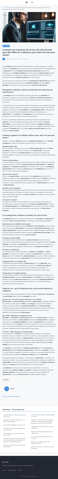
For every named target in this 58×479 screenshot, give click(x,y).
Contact (20, 470)
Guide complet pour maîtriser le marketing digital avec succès (42, 415)
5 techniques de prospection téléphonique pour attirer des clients (14, 429)
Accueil (4, 7)
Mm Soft (5, 462)
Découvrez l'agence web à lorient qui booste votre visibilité (13, 434)
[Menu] (32, 2)
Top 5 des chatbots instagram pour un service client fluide (41, 437)
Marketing (9, 7)
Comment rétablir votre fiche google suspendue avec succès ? (14, 415)
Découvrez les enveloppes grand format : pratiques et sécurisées (41, 442)
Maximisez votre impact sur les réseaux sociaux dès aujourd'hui (14, 445)
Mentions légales (12, 470)
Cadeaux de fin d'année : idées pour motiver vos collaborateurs (42, 427)
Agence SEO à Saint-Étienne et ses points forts (14, 425)
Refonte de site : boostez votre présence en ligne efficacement (42, 447)
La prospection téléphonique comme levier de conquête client (42, 432)
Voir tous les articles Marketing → (11, 396)
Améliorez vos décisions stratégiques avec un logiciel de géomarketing (14, 420)
